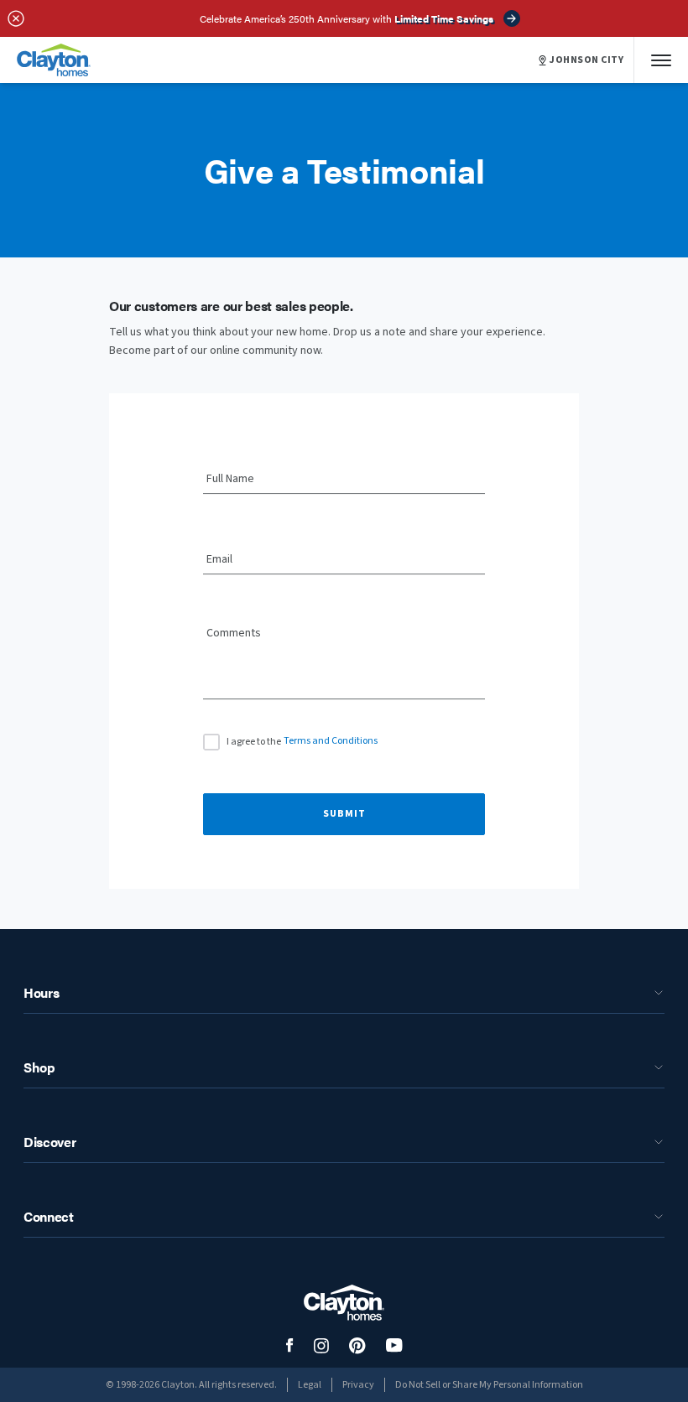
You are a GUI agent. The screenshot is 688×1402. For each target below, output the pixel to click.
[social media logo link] (290, 1345)
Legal (309, 1385)
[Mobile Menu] (661, 60)
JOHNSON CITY (586, 60)
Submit (344, 814)
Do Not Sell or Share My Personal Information (489, 1385)
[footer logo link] (344, 1303)
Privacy (358, 1385)
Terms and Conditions (331, 741)
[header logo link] (53, 60)
